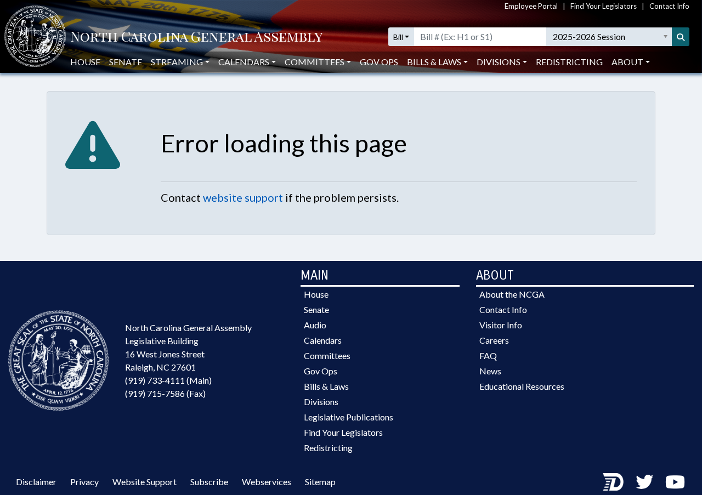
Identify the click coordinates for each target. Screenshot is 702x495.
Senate (125, 61)
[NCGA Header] (196, 37)
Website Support (144, 481)
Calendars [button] (243, 61)
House (85, 61)
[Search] (680, 36)
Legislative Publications (348, 417)
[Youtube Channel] (675, 481)
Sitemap (320, 481)
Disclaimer (36, 481)
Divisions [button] (498, 61)
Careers (494, 340)
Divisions (321, 401)
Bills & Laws (326, 386)
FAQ (488, 355)
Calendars (323, 340)
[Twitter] (644, 481)
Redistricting (569, 61)
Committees (327, 355)
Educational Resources (521, 386)
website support (243, 197)
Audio (315, 325)
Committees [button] (314, 61)
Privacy (84, 481)
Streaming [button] (177, 61)
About (627, 61)
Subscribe (209, 481)
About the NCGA (512, 294)
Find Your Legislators (603, 6)
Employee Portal (531, 6)
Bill (398, 37)
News (490, 371)
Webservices (266, 481)
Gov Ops (379, 61)
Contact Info (669, 6)
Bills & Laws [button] (434, 61)
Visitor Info (500, 325)
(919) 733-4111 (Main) (168, 380)
